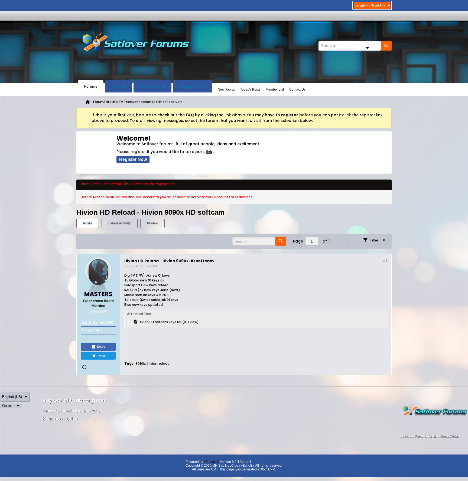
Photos (152, 223)
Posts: (87, 330)
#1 (385, 260)
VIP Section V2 (152, 86)
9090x (140, 363)
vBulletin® (211, 462)
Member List (275, 89)
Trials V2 (118, 86)
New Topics (226, 89)
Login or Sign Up (370, 5)
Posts (87, 223)
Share (101, 346)
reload (164, 363)
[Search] (386, 46)
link (209, 151)
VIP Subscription (61, 418)
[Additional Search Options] (367, 47)
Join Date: (90, 322)
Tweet (101, 355)
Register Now (133, 159)
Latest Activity (119, 223)
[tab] (87, 223)
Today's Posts (250, 89)
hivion (152, 363)
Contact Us (297, 89)
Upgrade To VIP (192, 86)
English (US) (12, 397)
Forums (90, 86)
